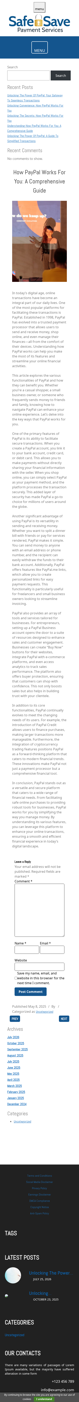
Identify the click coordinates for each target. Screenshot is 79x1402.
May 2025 (13, 1074)
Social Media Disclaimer (39, 1182)
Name (20, 943)
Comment (23, 881)
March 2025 (14, 1086)
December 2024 (17, 1104)
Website (21, 960)
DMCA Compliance (39, 1201)
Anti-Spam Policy (39, 1213)
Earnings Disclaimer (39, 1194)
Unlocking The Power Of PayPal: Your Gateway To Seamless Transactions (50, 1273)
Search (12, 67)
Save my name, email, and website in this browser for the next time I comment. (40, 978)
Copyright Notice (39, 1207)
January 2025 (15, 1098)
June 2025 (13, 1067)
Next (64, 1019)
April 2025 (13, 1080)
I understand (44, 1399)
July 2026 (13, 1037)
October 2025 (15, 1043)
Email (45, 943)
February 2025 (16, 1092)
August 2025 (15, 1055)
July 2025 (13, 1061)
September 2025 (17, 1049)
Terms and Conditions (39, 1175)
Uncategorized (44, 1012)
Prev (15, 1019)
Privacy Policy (39, 1188)
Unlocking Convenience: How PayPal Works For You (50, 1293)
